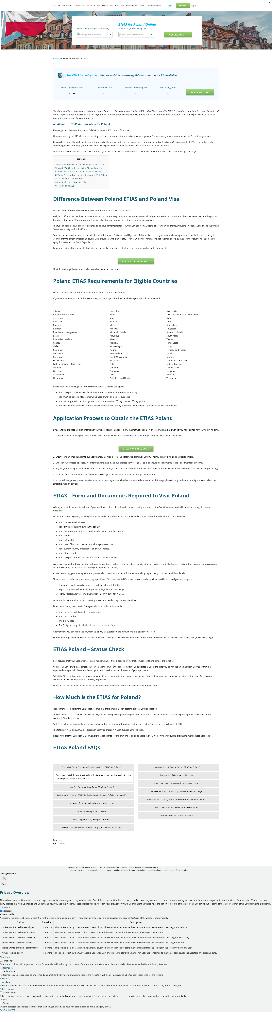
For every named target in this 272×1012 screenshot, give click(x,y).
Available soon (200, 92)
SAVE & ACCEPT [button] (7, 1010)
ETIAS (142, 6)
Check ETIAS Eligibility (136, 261)
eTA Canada (67, 6)
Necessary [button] (5, 907)
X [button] (270, 3)
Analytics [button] (4, 978)
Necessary (7, 910)
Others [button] (3, 999)
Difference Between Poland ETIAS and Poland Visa (79, 164)
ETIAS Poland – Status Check (69, 178)
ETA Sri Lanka (107, 6)
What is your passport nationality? (93, 28)
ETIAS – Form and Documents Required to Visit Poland (81, 175)
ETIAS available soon (136, 448)
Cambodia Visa (132, 6)
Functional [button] (5, 957)
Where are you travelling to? (132, 28)
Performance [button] (6, 967)
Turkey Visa (119, 6)
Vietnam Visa (79, 6)
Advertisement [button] (7, 989)
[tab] (93, 767)
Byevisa (57, 58)
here (190, 870)
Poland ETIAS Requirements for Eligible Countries (79, 168)
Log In (169, 6)
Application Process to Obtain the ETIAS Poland (78, 171)
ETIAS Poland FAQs (64, 185)
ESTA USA (56, 6)
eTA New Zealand (93, 6)
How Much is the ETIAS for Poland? (72, 182)
